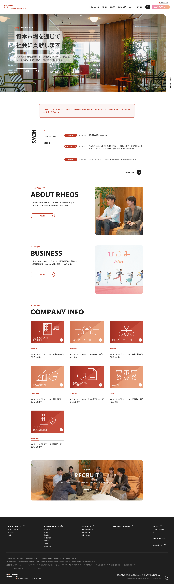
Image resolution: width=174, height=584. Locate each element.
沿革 (9, 535)
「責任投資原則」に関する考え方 (15, 558)
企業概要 (47, 529)
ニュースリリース (158, 529)
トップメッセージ (13, 529)
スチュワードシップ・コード (70, 558)
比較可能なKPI (86, 535)
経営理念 (11, 532)
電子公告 (47, 541)
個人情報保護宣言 (11, 561)
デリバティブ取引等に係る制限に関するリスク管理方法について (79, 565)
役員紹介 (47, 532)
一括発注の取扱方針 (22, 561)
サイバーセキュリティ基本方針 (14, 568)
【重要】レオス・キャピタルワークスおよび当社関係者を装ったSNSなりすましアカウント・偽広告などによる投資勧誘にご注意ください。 (86, 110)
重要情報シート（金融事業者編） (124, 565)
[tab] (156, 87)
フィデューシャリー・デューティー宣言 (50, 558)
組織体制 (47, 535)
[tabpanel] (103, 147)
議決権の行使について (32, 558)
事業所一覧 (47, 546)
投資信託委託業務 (87, 529)
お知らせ (156, 532)
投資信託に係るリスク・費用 (106, 565)
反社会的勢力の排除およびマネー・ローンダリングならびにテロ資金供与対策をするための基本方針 (33, 565)
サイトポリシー (28, 568)
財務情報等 (47, 538)
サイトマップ (37, 568)
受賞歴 (46, 543)
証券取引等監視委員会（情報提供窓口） (82, 561)
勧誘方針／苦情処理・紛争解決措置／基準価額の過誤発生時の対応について (49, 561)
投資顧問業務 (86, 532)
